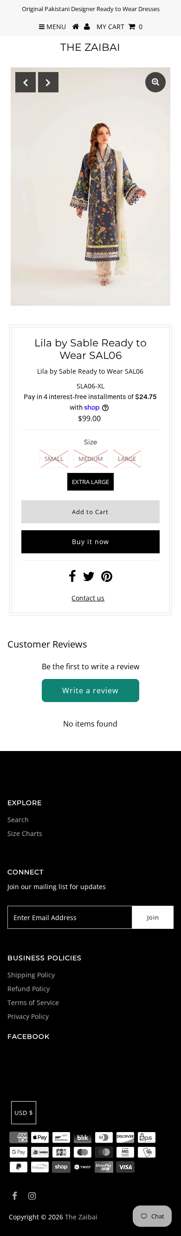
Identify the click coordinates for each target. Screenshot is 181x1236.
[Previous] (25, 82)
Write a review (90, 690)
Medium (90, 458)
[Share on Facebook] (72, 578)
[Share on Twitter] (89, 578)
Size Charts (24, 833)
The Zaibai (90, 47)
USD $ (23, 1113)
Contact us (87, 598)
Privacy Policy (28, 1016)
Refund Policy (28, 988)
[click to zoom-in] (155, 82)
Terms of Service (33, 1002)
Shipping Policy (31, 974)
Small (54, 458)
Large (127, 458)
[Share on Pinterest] (106, 578)
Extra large (90, 482)
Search (18, 819)
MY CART (119, 26)
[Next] (48, 82)
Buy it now (90, 541)
